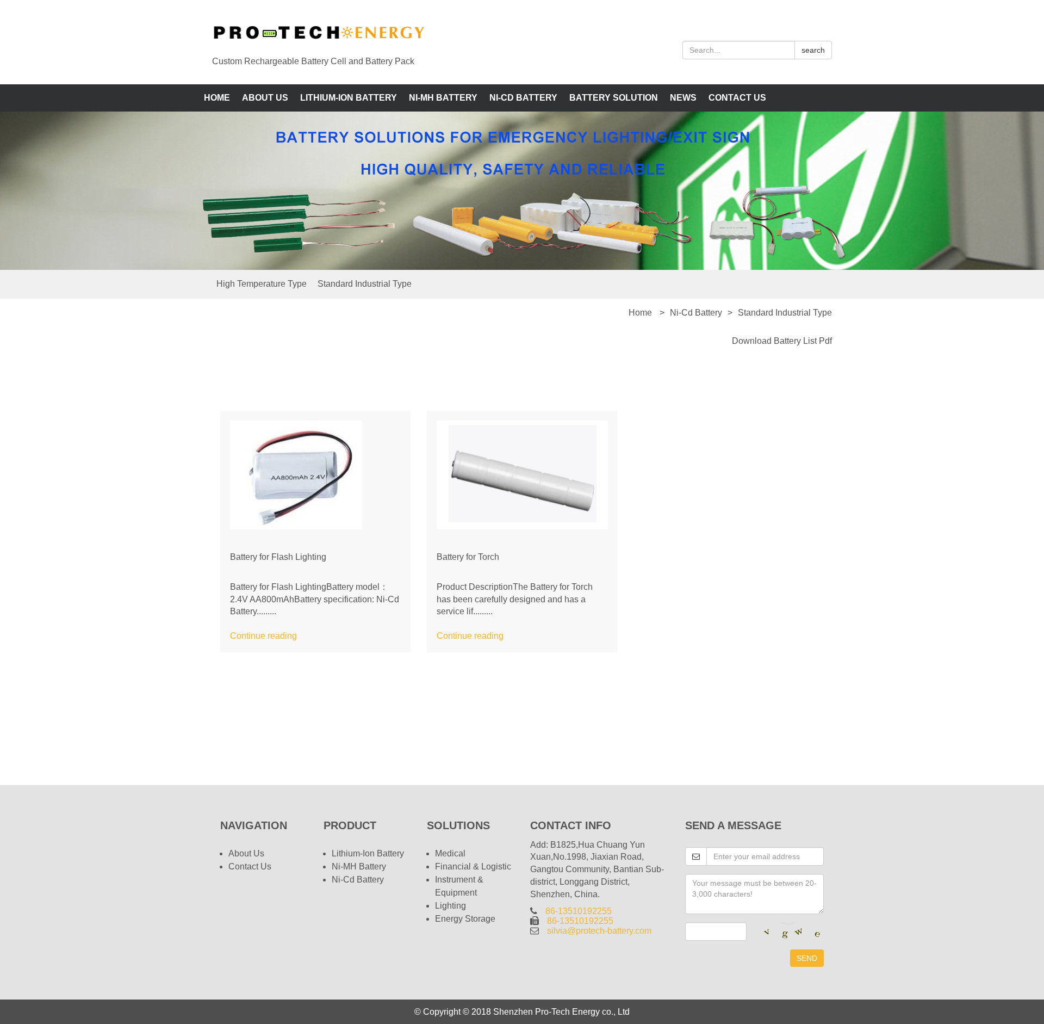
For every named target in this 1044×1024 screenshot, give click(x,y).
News (683, 97)
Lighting (450, 905)
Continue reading (263, 635)
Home (217, 97)
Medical (450, 853)
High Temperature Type (261, 283)
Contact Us (737, 97)
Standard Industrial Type (365, 283)
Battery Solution (613, 97)
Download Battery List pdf (782, 341)
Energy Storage (465, 918)
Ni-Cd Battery (523, 97)
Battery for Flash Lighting (278, 557)
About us (265, 97)
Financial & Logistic (473, 866)
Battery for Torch (468, 557)
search (813, 50)
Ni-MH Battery (443, 97)
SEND (807, 958)
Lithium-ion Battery (348, 97)
